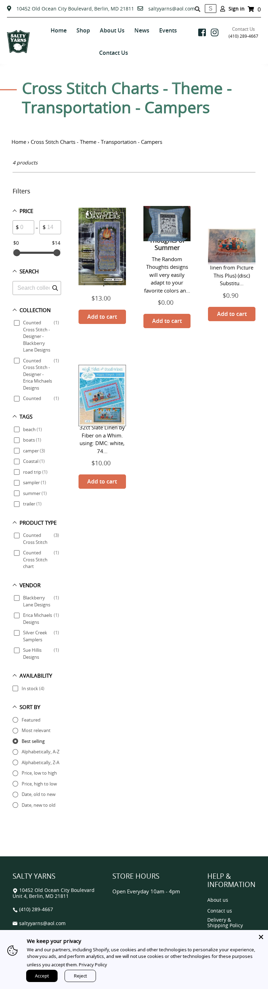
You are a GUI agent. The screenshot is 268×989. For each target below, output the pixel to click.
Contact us (219, 911)
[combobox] (210, 8)
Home (19, 141)
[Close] (261, 936)
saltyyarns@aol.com (171, 8)
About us (217, 900)
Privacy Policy (93, 964)
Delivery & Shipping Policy (225, 923)
